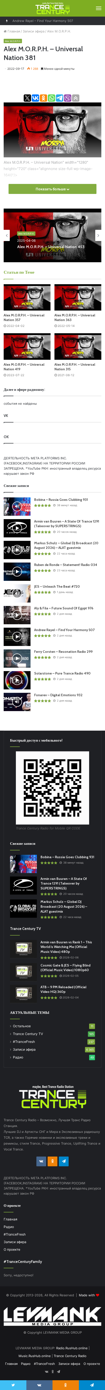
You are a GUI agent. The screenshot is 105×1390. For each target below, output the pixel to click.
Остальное (22, 1026)
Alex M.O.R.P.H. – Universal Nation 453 (50, 246)
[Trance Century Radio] (52, 8)
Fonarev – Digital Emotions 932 (58, 695)
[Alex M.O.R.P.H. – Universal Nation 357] (27, 297)
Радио (18, 1057)
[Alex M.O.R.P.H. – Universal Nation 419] (27, 346)
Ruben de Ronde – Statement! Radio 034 (65, 565)
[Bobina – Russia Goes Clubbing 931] (17, 506)
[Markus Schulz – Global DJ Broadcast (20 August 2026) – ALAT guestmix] (17, 550)
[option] (52, 235)
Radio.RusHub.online (72, 1348)
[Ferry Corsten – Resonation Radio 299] (17, 658)
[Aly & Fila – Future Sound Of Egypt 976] (17, 615)
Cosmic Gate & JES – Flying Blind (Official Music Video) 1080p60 (65, 967)
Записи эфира (33, 31)
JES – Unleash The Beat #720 (57, 586)
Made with (87, 1295)
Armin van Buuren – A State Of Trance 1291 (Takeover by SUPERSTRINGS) (66, 523)
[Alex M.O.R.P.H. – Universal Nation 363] (77, 297)
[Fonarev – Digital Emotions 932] (17, 702)
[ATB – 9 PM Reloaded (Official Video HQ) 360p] (23, 994)
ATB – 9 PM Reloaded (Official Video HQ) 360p (63, 989)
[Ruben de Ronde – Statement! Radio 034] (17, 572)
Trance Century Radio (70, 1356)
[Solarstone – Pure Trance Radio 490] (17, 680)
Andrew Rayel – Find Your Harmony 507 (42, 21)
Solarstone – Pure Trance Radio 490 (62, 673)
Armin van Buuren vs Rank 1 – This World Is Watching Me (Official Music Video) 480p (66, 947)
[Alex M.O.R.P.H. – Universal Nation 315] (77, 346)
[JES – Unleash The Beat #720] (17, 593)
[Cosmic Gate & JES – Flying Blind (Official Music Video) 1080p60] (23, 972)
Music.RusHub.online (35, 1356)
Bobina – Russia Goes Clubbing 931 (61, 499)
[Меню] (98, 8)
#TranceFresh (24, 1042)
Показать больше (51, 189)
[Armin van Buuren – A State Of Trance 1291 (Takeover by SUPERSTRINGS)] (17, 528)
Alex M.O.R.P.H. (59, 31)
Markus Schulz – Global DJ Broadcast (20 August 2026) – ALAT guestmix (66, 545)
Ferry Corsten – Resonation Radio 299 (63, 651)
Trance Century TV (28, 1034)
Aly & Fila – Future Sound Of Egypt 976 (63, 608)
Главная (13, 31)
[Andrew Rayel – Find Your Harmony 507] (17, 637)
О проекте (12, 1249)
